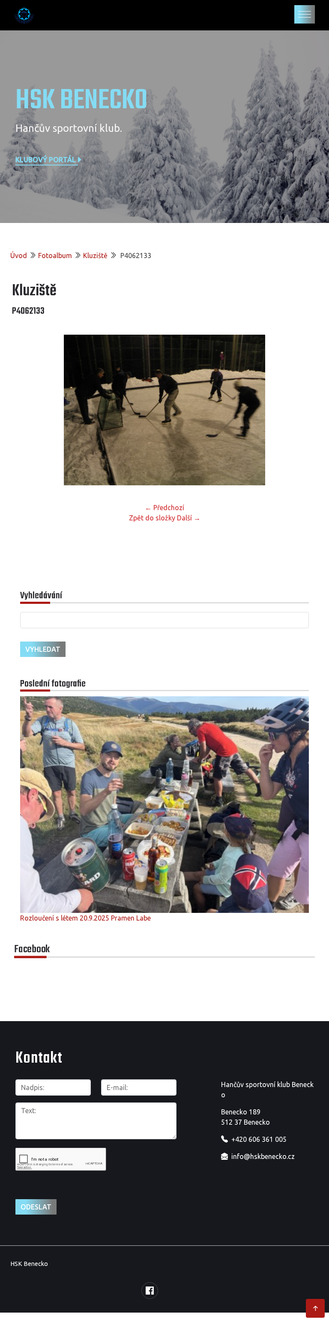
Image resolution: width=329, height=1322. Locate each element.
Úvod (18, 255)
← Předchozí (164, 507)
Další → (188, 518)
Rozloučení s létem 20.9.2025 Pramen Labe (85, 918)
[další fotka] (303, 410)
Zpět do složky (152, 518)
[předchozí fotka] (26, 410)
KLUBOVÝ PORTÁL (45, 159)
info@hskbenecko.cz (263, 1156)
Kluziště (95, 255)
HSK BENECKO (81, 101)
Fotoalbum (55, 255)
